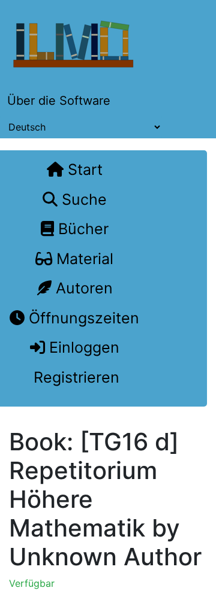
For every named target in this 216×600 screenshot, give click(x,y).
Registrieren (74, 377)
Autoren (82, 288)
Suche (82, 199)
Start (83, 169)
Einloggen (82, 347)
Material (82, 259)
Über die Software (58, 100)
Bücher (81, 229)
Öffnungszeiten (82, 318)
